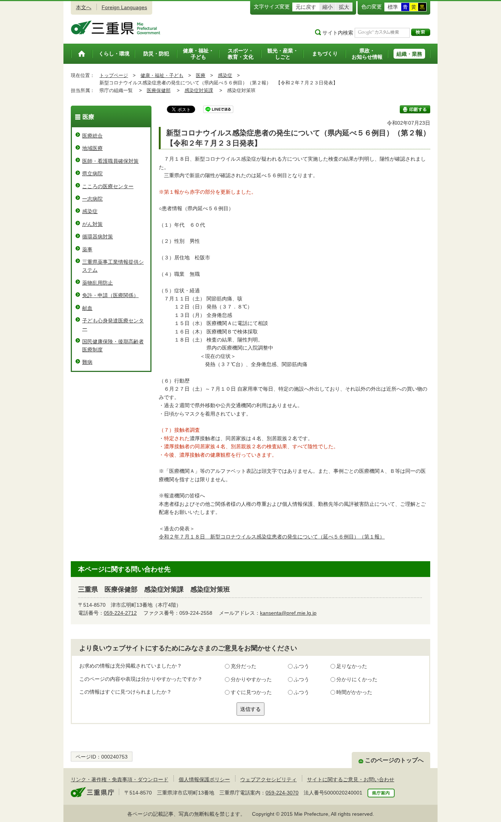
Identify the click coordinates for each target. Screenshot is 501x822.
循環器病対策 (97, 237)
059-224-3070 (282, 793)
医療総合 (92, 136)
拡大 (344, 7)
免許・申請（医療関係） (110, 295)
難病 (87, 362)
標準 (393, 7)
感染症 (225, 75)
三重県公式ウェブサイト (116, 27)
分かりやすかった (251, 679)
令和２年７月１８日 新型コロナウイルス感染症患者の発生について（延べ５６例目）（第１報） (272, 537)
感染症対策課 (198, 90)
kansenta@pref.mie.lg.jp (288, 613)
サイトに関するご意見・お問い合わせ (350, 779)
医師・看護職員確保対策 (110, 161)
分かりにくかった (356, 679)
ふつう (301, 666)
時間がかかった (354, 692)
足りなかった (351, 666)
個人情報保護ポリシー (204, 779)
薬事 (87, 249)
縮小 (327, 7)
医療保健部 (159, 90)
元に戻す (306, 7)
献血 (87, 308)
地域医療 (92, 148)
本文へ (83, 7)
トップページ (113, 75)
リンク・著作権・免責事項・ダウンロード (119, 779)
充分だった (243, 666)
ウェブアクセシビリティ (268, 779)
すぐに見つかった (251, 692)
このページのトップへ (394, 760)
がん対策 (92, 224)
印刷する (415, 109)
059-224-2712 (120, 613)
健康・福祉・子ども (161, 75)
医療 (200, 75)
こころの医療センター (108, 186)
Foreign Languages (124, 7)
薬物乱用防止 (97, 283)
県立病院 (92, 173)
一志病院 (92, 199)
